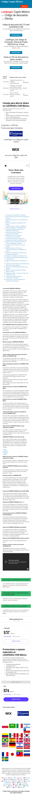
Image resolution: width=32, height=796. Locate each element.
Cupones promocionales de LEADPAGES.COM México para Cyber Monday (17, 264)
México (16, 781)
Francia (21, 779)
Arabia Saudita (24, 784)
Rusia (15, 787)
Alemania (27, 778)
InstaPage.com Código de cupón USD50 (16, 140)
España (5, 778)
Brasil (19, 782)
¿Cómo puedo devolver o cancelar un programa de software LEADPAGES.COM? (16, 239)
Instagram (5, 452)
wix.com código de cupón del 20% (16, 156)
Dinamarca (19, 785)
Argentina (8, 782)
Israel (5, 785)
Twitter (4, 449)
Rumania (14, 779)
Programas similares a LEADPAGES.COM (16, 256)
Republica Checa (7, 781)
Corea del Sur (8, 784)
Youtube (5, 454)
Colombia (27, 781)
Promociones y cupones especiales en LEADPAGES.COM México (15, 280)
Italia (26, 779)
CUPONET (22, 787)
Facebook (5, 451)
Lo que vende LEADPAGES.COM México (16, 215)
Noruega (11, 785)
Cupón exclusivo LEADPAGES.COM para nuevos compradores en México (16, 242)
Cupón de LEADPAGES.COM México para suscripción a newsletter (16, 253)
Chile (21, 781)
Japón (25, 782)
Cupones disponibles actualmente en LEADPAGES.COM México (15, 229)
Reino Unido (12, 778)
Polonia (20, 778)
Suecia (10, 787)
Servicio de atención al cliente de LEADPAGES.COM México (14, 233)
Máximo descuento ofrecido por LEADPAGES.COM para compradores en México (16, 249)
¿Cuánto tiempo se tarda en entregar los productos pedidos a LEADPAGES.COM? (16, 226)
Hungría (27, 785)
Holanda (7, 779)
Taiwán (16, 784)
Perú (14, 782)
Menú (25, 6)
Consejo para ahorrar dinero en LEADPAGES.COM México (14, 277)
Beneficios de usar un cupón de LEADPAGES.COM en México (14, 236)
